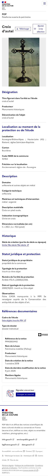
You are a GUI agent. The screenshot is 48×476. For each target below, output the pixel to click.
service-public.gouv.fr (26, 439)
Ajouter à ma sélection (41, 29)
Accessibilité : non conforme (12, 451)
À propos (39, 451)
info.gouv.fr (7, 439)
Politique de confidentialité (24, 465)
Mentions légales (8, 465)
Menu (44, 3)
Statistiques (28, 456)
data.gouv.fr (27, 444)
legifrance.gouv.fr (9, 444)
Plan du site (14, 460)
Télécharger (24, 29)
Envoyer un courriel (25, 394)
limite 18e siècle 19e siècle (14, 245)
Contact (29, 451)
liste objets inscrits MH (12, 320)
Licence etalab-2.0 (29, 470)
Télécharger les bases (12, 456)
